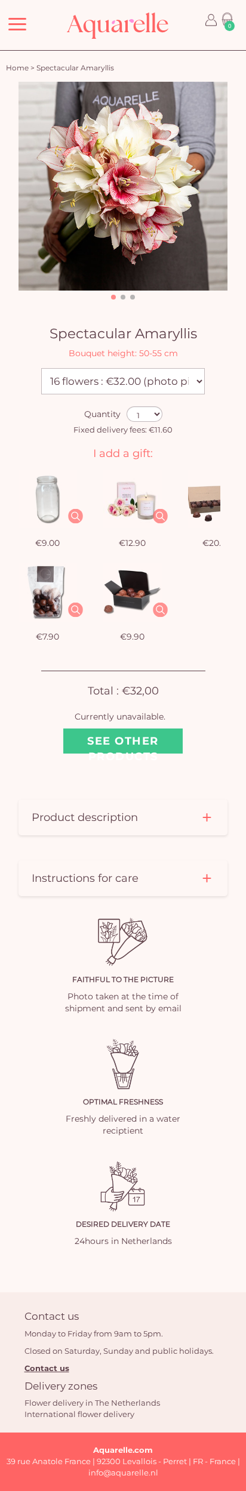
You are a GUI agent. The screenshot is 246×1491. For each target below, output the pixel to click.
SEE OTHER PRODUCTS (123, 744)
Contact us (46, 1368)
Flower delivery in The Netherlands (92, 1402)
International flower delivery (79, 1414)
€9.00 (47, 543)
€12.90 (132, 543)
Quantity (102, 414)
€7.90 (47, 636)
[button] (113, 297)
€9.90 (132, 636)
